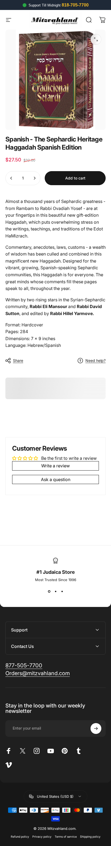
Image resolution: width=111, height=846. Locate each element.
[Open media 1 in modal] (96, 39)
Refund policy (20, 836)
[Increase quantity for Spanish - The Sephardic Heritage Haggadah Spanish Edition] (34, 178)
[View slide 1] (49, 591)
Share (18, 360)
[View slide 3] (62, 591)
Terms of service (66, 836)
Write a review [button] (55, 465)
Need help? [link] (95, 360)
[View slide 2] (55, 591)
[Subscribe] (96, 728)
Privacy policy (41, 836)
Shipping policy (90, 836)
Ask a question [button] (55, 479)
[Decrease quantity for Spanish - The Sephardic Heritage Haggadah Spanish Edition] (11, 178)
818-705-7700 (75, 5)
